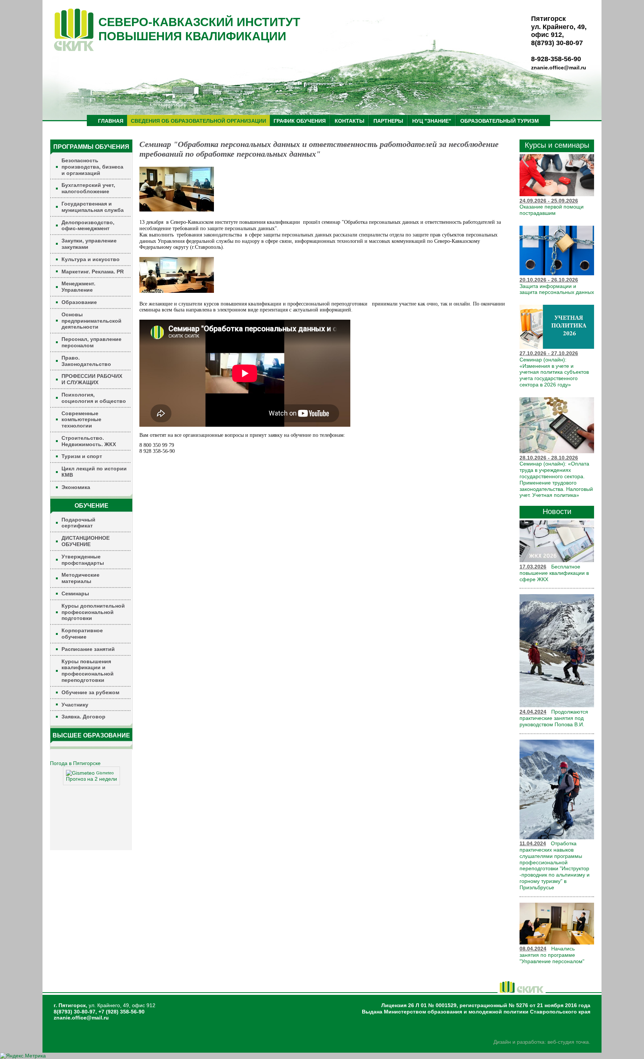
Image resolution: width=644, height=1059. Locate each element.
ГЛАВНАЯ (110, 121)
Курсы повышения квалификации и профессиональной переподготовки (87, 670)
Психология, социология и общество (93, 398)
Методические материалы (80, 578)
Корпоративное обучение (82, 633)
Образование (79, 302)
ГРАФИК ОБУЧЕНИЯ (300, 121)
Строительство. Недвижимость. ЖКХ (88, 441)
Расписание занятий (88, 649)
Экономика (75, 487)
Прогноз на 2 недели (91, 779)
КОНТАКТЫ (349, 121)
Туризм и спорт (81, 456)
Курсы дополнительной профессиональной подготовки (93, 612)
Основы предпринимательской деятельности (91, 320)
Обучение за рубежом (90, 692)
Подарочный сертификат (78, 523)
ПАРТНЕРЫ (388, 121)
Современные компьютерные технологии (81, 419)
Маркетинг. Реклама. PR (92, 272)
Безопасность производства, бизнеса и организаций (92, 166)
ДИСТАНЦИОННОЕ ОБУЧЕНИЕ (85, 541)
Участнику (74, 705)
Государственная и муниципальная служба (92, 207)
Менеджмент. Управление (78, 287)
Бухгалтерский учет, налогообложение (88, 188)
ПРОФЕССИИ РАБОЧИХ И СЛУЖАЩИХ (91, 379)
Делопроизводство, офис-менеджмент (87, 225)
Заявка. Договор (83, 717)
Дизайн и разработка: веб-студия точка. (541, 1042)
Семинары (75, 593)
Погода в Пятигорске (75, 763)
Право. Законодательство (86, 361)
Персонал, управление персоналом (91, 342)
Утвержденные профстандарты (82, 560)
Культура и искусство (90, 259)
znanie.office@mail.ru (558, 68)
